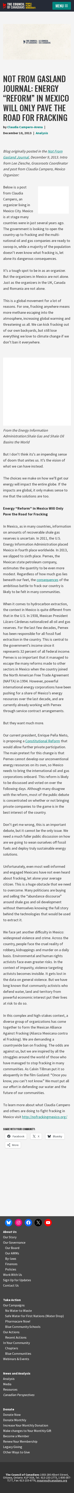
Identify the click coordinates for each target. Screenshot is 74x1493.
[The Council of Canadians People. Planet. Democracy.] (19, 6)
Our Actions (11, 1332)
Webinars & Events (16, 1359)
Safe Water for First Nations (25, 1316)
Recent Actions (16, 1337)
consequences (47, 579)
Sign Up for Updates (17, 1280)
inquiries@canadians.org (52, 1480)
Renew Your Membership (20, 1441)
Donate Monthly (14, 1420)
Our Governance (14, 1242)
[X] (38, 1222)
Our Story (9, 1237)
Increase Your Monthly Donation (25, 1425)
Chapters (11, 1348)
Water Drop (54, 1316)
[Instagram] (18, 1222)
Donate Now (12, 1414)
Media (7, 1384)
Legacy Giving (12, 1447)
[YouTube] (48, 1222)
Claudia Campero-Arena (25, 127)
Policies (10, 1269)
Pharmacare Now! (17, 1321)
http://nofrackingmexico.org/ (44, 1116)
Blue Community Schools (22, 1327)
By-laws (10, 1258)
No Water (12, 1310)
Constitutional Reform (42, 741)
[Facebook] (28, 1222)
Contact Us (11, 1285)
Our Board (12, 1248)
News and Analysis (16, 1373)
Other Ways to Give (16, 1452)
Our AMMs (12, 1253)
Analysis (42, 133)
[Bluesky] (8, 1222)
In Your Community (16, 1343)
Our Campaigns (14, 1305)
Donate (8, 1409)
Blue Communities (18, 1353)
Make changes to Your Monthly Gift (27, 1431)
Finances (11, 1264)
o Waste (26, 1310)
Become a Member (16, 1436)
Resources (10, 1389)
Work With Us (12, 1275)
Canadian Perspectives (18, 1395)
